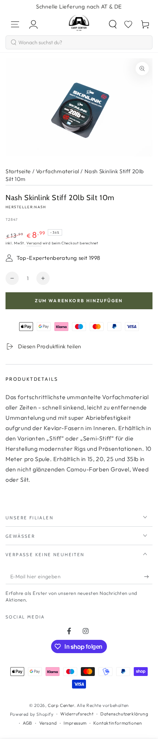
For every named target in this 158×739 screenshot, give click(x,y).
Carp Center (61, 705)
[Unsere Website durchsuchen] (113, 24)
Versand (34, 243)
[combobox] (79, 42)
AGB (27, 723)
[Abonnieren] (148, 577)
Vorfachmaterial (57, 171)
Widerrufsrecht (76, 714)
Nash (40, 207)
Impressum (75, 723)
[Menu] (15, 24)
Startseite (18, 171)
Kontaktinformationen (117, 723)
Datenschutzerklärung (124, 714)
